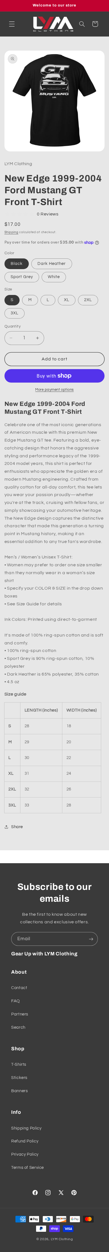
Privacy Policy (25, 1154)
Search (18, 1027)
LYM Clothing (62, 1239)
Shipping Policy (26, 1128)
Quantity (12, 326)
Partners (19, 1014)
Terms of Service (27, 1167)
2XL (88, 300)
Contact (19, 988)
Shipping (11, 232)
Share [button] (17, 827)
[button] (11, 23)
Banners (19, 1091)
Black (17, 264)
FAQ (15, 1001)
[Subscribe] (91, 939)
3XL (14, 313)
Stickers (19, 1078)
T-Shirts (18, 1064)
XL (66, 300)
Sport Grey (22, 277)
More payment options (54, 390)
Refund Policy (24, 1141)
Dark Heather (51, 264)
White (54, 277)
